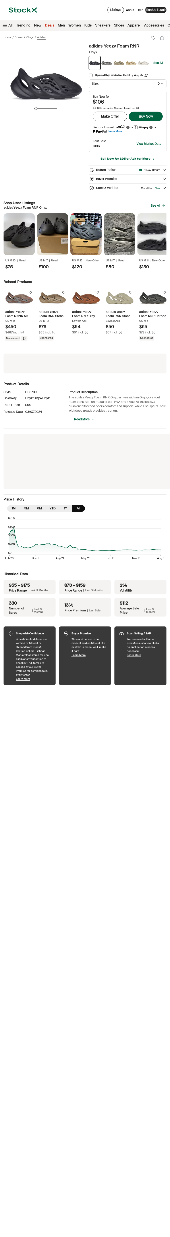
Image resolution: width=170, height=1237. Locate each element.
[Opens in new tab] (128, 127)
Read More (82, 419)
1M (13, 508)
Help (140, 10)
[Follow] (30, 292)
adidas (41, 37)
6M (39, 508)
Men (61, 25)
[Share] (162, 37)
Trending (23, 25)
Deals (49, 25)
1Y (65, 508)
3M (26, 508)
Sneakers (102, 25)
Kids (88, 25)
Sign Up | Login (155, 10)
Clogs (29, 37)
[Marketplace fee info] (137, 108)
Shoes (119, 25)
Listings (115, 10)
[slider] (35, 108)
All (10, 25)
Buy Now (146, 116)
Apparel (134, 25)
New (37, 25)
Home (7, 37)
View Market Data (149, 144)
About (130, 11)
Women (74, 25)
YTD (53, 508)
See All (158, 63)
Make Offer (110, 116)
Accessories (154, 25)
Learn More (115, 131)
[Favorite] (153, 37)
